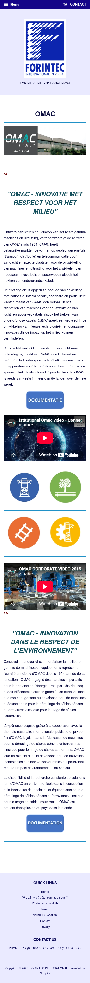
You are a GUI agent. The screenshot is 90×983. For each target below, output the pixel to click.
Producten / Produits (45, 903)
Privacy (45, 926)
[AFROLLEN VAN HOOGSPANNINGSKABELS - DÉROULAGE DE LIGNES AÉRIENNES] (24, 501)
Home (45, 891)
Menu (14, 4)
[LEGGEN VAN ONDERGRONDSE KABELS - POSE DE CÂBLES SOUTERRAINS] (66, 503)
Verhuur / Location (45, 915)
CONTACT (77, 4)
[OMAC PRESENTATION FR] (45, 831)
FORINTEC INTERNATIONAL (49, 968)
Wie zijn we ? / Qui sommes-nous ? (45, 897)
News (45, 909)
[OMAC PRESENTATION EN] (45, 408)
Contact (45, 921)
